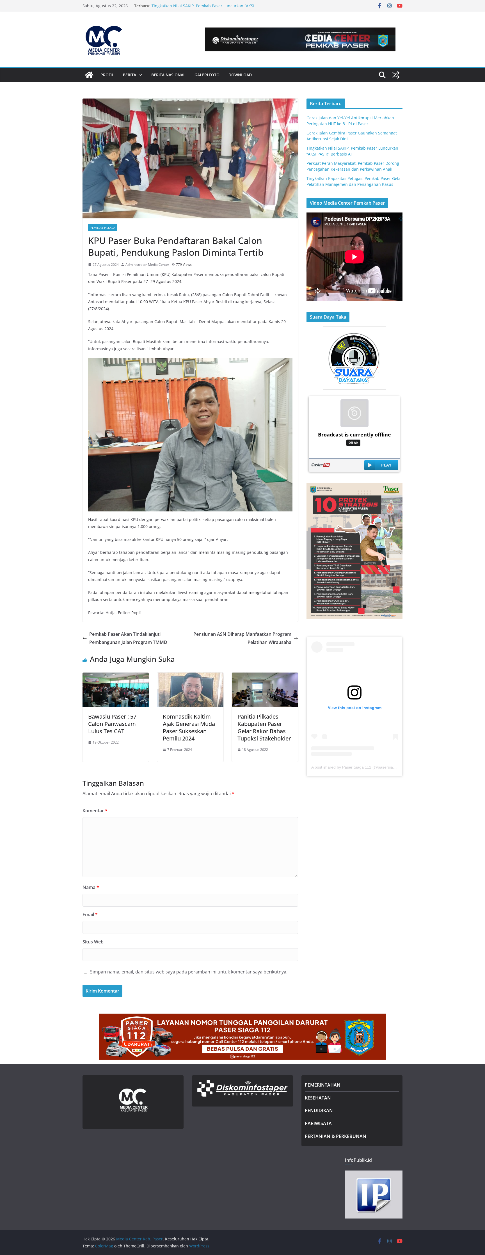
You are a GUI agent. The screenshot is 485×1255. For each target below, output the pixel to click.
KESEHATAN (318, 1098)
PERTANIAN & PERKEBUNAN (335, 1136)
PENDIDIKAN (319, 1110)
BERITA (129, 74)
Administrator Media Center (147, 264)
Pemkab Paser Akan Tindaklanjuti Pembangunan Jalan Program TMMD (128, 638)
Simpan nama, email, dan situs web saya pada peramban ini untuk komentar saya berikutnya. (188, 972)
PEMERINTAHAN (322, 1085)
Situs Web (93, 942)
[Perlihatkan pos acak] (395, 75)
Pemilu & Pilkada (102, 228)
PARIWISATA (318, 1123)
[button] (139, 75)
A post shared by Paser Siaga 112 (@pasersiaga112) (358, 767)
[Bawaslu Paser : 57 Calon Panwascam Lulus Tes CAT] (116, 676)
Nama (91, 887)
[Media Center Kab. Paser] (89, 75)
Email (90, 914)
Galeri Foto (207, 74)
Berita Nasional (168, 74)
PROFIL (107, 74)
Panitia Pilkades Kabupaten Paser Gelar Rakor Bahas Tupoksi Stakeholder (264, 727)
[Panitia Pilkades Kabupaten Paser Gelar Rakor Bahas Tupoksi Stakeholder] (265, 676)
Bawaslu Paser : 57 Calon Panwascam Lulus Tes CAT (112, 724)
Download (240, 74)
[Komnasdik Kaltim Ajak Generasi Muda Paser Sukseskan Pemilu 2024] (190, 676)
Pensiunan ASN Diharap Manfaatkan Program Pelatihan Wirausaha (242, 638)
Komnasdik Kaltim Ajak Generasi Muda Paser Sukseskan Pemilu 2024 (189, 727)
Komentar (95, 811)
